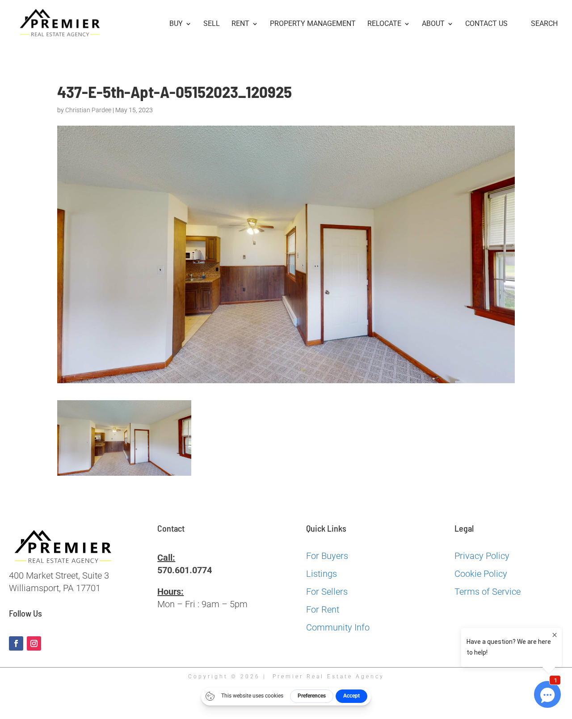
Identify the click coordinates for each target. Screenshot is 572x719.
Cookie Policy (480, 573)
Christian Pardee (88, 110)
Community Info (338, 627)
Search (544, 24)
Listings (321, 573)
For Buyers (327, 555)
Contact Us (486, 24)
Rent (240, 24)
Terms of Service (487, 591)
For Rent (322, 609)
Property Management (313, 24)
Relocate (384, 24)
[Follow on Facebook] (16, 643)
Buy (176, 24)
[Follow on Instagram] (34, 643)
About (433, 24)
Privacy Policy (481, 555)
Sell (211, 24)
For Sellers (327, 591)
